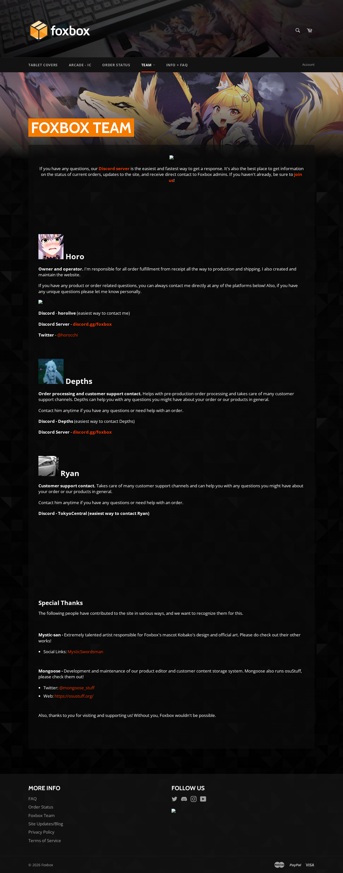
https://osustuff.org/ (73, 696)
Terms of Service (44, 840)
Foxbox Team (41, 815)
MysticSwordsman (85, 651)
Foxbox (47, 864)
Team (147, 64)
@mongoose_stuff (76, 688)
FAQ (32, 798)
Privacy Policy (41, 832)
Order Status (116, 64)
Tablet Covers (43, 64)
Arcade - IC (80, 64)
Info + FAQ (177, 64)
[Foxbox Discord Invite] (171, 158)
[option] (171, 116)
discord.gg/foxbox (92, 324)
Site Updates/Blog (45, 824)
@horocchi (67, 335)
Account (308, 64)
